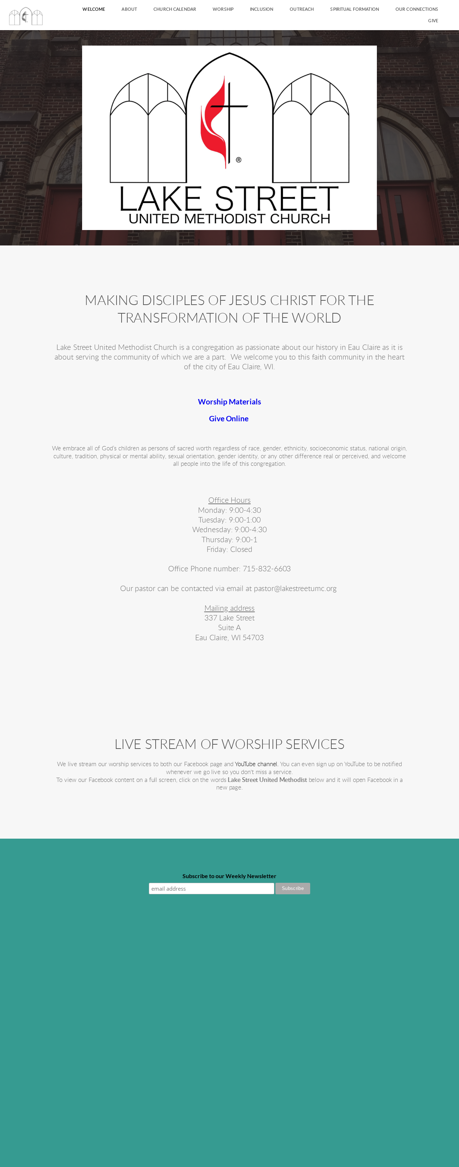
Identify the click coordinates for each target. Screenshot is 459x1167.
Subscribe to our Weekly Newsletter (229, 875)
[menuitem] (94, 9)
